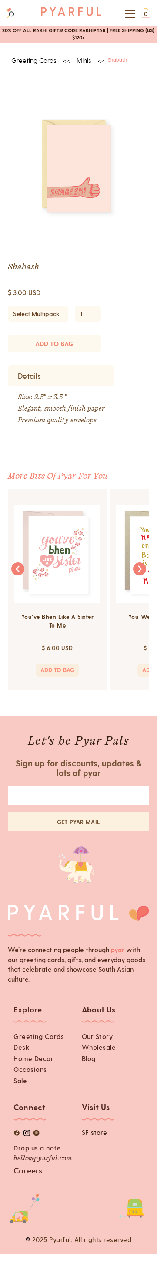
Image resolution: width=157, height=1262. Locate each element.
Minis (84, 60)
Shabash (117, 59)
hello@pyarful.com (42, 1158)
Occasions (30, 1069)
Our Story (97, 1036)
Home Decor (33, 1058)
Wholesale (99, 1047)
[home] (71, 14)
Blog (89, 1058)
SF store (94, 1132)
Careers (27, 1170)
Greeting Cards (38, 1036)
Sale (20, 1081)
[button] (128, 13)
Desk (21, 1047)
